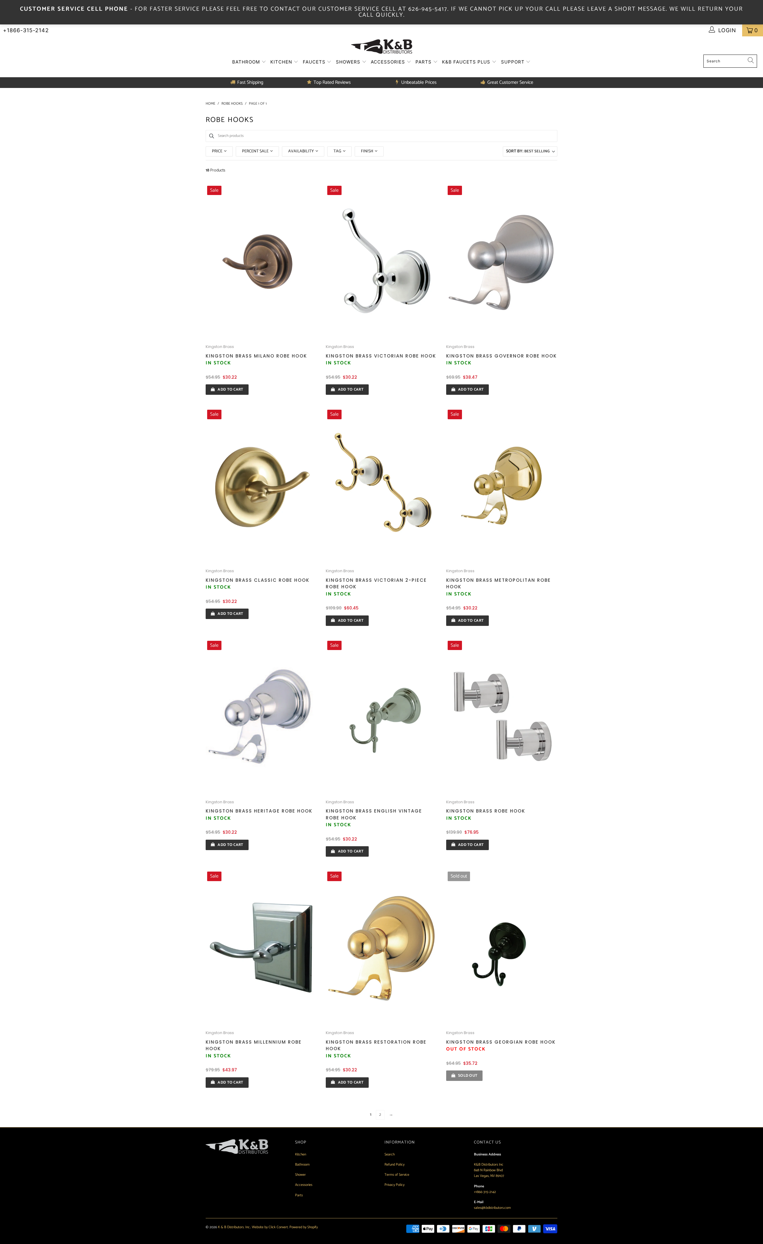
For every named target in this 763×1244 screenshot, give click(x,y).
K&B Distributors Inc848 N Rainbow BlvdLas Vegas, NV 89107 (489, 1170)
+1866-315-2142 (26, 30)
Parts (424, 62)
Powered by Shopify (303, 1227)
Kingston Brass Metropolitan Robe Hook (498, 583)
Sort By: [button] (528, 151)
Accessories (389, 62)
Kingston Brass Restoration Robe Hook (376, 1045)
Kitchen (282, 62)
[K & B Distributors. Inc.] (381, 47)
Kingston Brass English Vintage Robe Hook (374, 814)
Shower (300, 1175)
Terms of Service (396, 1175)
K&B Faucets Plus (467, 62)
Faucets (315, 62)
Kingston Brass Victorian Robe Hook (381, 356)
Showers (349, 62)
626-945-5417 (427, 9)
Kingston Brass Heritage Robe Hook (259, 811)
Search (389, 1154)
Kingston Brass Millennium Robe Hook (254, 1045)
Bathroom (246, 62)
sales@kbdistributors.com (492, 1208)
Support (513, 62)
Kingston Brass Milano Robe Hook (256, 356)
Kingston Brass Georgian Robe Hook (501, 1042)
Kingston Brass (220, 346)
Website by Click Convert (270, 1227)
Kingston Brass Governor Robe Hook (501, 356)
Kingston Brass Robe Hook (485, 811)
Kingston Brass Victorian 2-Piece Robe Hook (376, 583)
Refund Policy (394, 1164)
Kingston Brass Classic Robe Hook (257, 580)
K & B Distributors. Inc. (234, 1227)
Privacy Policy (394, 1185)
